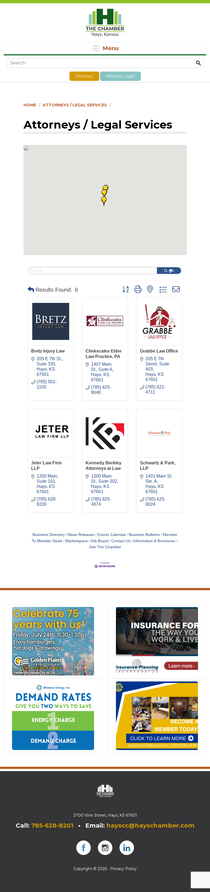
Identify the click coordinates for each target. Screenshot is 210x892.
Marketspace (76, 541)
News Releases (81, 535)
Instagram (105, 847)
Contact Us (120, 541)
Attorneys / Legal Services (75, 105)
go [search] (171, 270)
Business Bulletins (144, 535)
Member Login (120, 76)
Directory (84, 76)
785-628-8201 (52, 825)
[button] (104, 194)
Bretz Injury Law (48, 351)
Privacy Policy (123, 868)
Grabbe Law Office (159, 351)
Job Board (99, 541)
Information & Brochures (154, 541)
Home (30, 105)
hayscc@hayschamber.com (150, 825)
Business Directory (49, 535)
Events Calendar (111, 535)
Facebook (83, 847)
